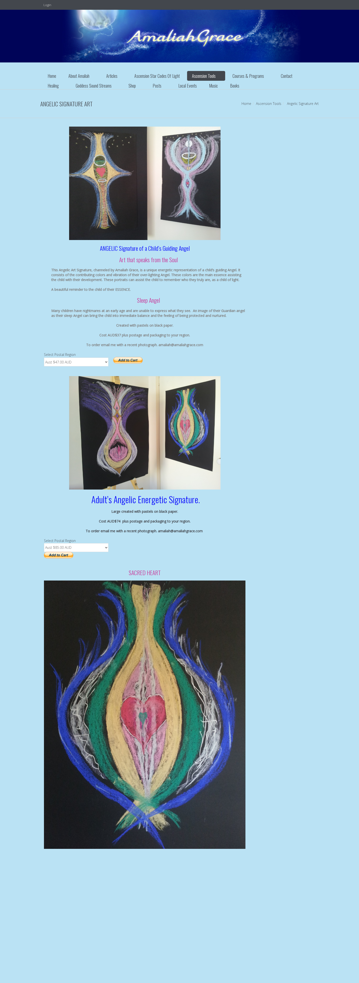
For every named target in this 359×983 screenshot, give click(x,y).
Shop (132, 85)
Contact (286, 76)
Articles (111, 76)
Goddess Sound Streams (94, 85)
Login (47, 5)
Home (52, 76)
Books (234, 85)
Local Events (187, 85)
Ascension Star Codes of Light (157, 76)
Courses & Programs (248, 76)
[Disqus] (144, 921)
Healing (53, 85)
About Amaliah (78, 76)
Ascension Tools (204, 76)
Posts (157, 85)
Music (213, 85)
